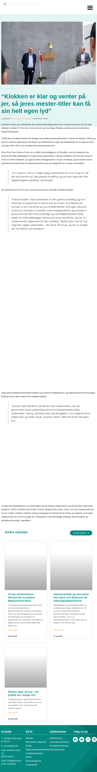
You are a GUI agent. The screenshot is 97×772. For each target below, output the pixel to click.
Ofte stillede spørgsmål (36, 742)
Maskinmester (56, 738)
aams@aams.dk (11, 746)
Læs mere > (13, 630)
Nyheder (29, 738)
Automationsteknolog (59, 742)
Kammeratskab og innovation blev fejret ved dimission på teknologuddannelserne (71, 597)
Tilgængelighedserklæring (36, 749)
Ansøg (28, 746)
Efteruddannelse (57, 749)
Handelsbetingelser (34, 753)
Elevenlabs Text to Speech (21, 119)
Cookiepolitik (31, 765)
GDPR (28, 757)
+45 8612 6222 (10, 738)
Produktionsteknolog (59, 746)
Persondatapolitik (33, 761)
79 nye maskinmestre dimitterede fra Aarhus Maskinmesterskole (21, 597)
